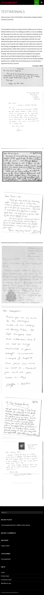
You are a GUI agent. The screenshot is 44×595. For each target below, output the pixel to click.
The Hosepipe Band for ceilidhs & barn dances (15, 525)
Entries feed (5, 576)
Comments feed (6, 579)
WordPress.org (6, 583)
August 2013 (5, 546)
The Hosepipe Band (9, 2)
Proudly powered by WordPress (9, 592)
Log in (3, 572)
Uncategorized (5, 559)
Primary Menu (41, 2)
